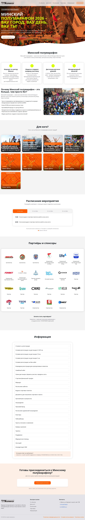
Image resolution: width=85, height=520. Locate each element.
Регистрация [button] (80, 3)
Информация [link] (70, 3)
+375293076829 (63, 504)
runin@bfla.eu (63, 507)
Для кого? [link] (48, 3)
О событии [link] (42, 3)
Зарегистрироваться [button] (8, 37)
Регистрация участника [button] (42, 483)
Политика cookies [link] (79, 517)
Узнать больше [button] (22, 37)
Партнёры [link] (63, 3)
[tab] (20, 211)
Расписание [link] (56, 3)
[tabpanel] (42, 219)
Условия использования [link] (67, 517)
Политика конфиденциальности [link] (51, 517)
